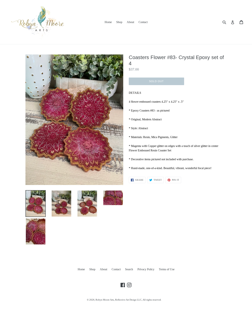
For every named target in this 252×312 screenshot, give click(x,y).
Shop (119, 22)
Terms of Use (167, 269)
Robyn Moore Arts (105, 299)
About (130, 22)
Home (108, 22)
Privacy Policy (145, 269)
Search (129, 269)
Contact (143, 22)
